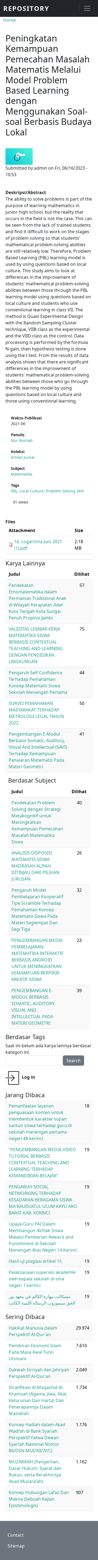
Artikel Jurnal (23, 457)
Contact (16, 1535)
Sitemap (16, 1546)
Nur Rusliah (22, 440)
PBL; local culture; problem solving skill (47, 490)
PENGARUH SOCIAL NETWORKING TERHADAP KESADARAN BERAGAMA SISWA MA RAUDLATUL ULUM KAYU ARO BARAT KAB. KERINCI (43, 1200)
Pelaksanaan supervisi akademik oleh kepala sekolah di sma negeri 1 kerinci (42, 1278)
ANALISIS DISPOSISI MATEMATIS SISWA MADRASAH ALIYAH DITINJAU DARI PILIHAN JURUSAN (35, 866)
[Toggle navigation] (87, 8)
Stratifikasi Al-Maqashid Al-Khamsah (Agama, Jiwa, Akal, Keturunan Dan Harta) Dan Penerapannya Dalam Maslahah (38, 1400)
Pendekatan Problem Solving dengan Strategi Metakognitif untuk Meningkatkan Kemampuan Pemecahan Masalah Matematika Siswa (37, 822)
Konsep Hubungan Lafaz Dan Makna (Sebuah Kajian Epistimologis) (39, 1498)
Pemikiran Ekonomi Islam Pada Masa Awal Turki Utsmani (35, 1352)
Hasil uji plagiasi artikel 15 (35, 1261)
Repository (26, 8)
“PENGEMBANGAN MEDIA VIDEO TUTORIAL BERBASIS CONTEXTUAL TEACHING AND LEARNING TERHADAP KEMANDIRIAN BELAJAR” (42, 1163)
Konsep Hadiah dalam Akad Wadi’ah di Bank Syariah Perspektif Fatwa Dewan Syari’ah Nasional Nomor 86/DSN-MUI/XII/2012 (37, 1438)
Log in (28, 1077)
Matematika (21, 474)
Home (9, 20)
